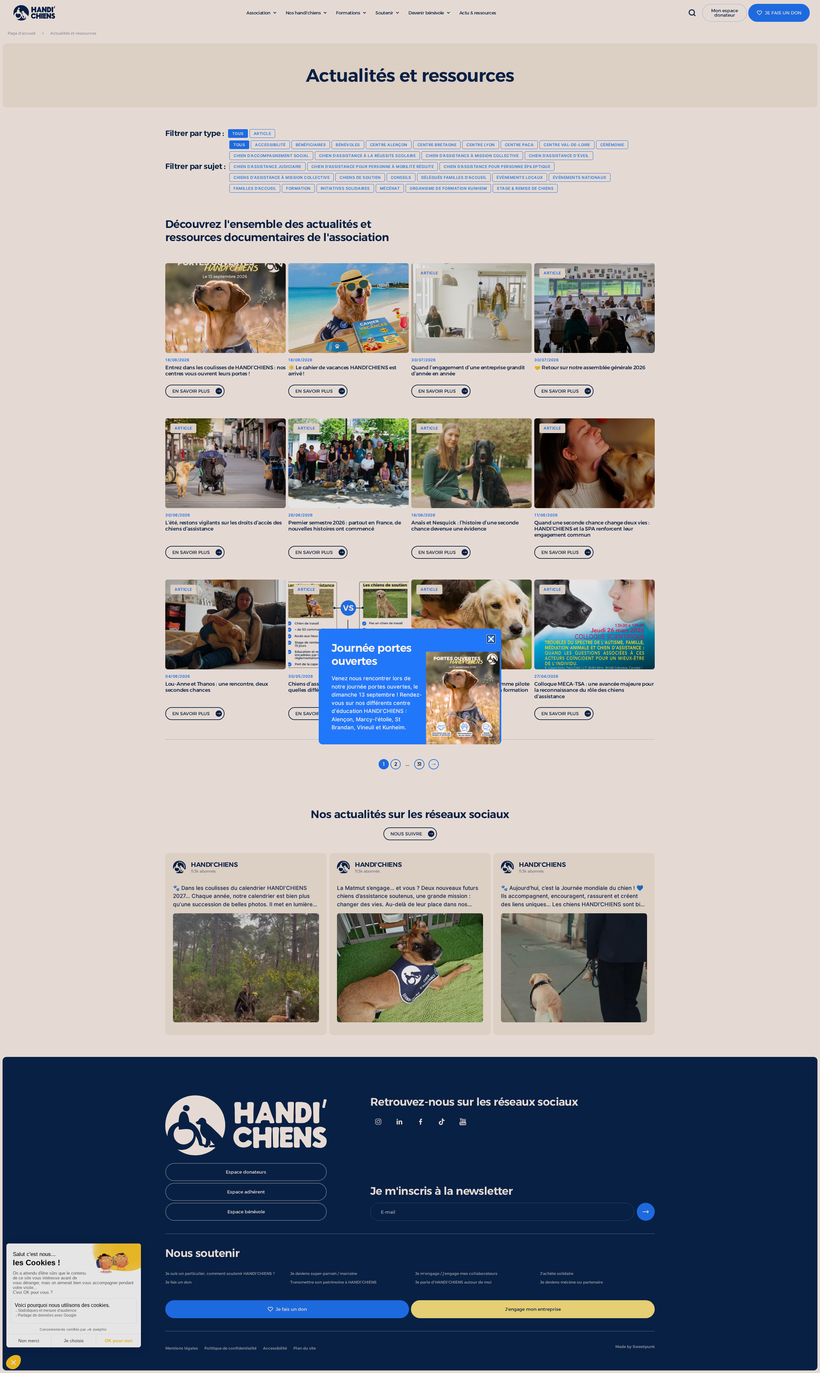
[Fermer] (491, 639)
